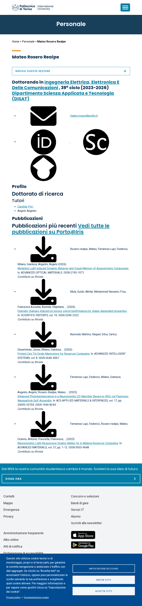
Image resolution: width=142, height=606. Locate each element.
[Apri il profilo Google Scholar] (43, 167)
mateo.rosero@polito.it (84, 115)
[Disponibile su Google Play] (83, 545)
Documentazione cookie (36, 597)
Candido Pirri (25, 206)
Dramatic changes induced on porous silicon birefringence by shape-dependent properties (72, 311)
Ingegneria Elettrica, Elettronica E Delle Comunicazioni (65, 85)
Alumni (76, 516)
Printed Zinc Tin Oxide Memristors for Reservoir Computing (53, 353)
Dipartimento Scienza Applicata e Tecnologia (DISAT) (63, 96)
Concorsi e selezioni (85, 496)
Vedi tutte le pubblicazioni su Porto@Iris (60, 229)
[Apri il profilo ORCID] (43, 141)
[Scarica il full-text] (43, 249)
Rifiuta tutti (103, 579)
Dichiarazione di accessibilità (23, 553)
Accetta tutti (103, 591)
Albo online (11, 539)
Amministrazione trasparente (23, 533)
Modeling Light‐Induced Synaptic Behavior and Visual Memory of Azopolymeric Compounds (72, 268)
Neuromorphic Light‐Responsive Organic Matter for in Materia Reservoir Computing (67, 443)
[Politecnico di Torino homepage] (32, 7)
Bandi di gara (79, 503)
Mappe (8, 503)
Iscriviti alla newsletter (86, 523)
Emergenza (11, 509)
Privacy (8, 516)
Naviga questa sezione (32, 71)
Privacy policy (13, 597)
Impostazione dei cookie (103, 568)
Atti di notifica (12, 546)
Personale (28, 41)
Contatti (8, 496)
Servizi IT (77, 509)
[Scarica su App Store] (83, 534)
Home (15, 41)
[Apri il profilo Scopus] (96, 141)
